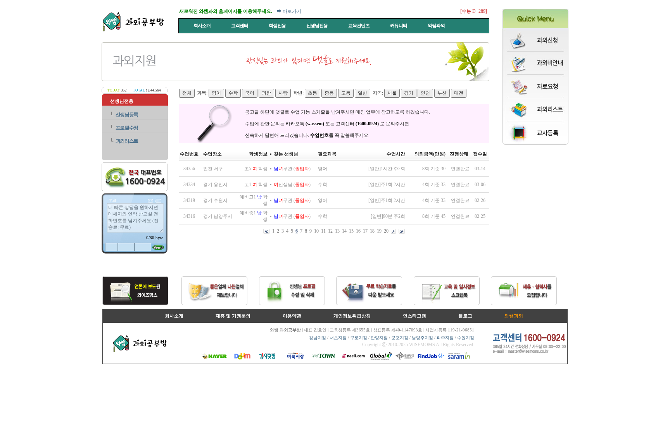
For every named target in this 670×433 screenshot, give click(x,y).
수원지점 (465, 337)
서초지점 (338, 337)
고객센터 (240, 25)
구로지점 (358, 337)
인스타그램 (414, 316)
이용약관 (292, 316)
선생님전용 (317, 25)
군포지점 (399, 337)
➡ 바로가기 (289, 11)
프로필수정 (127, 128)
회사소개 (202, 25)
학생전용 (278, 25)
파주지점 (445, 337)
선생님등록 (127, 114)
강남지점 (317, 337)
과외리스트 (127, 141)
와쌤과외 (437, 25)
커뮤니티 (399, 25)
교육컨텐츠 (359, 25)
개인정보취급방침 (352, 316)
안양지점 (379, 337)
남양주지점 (422, 337)
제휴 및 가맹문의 (233, 316)
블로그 (465, 316)
